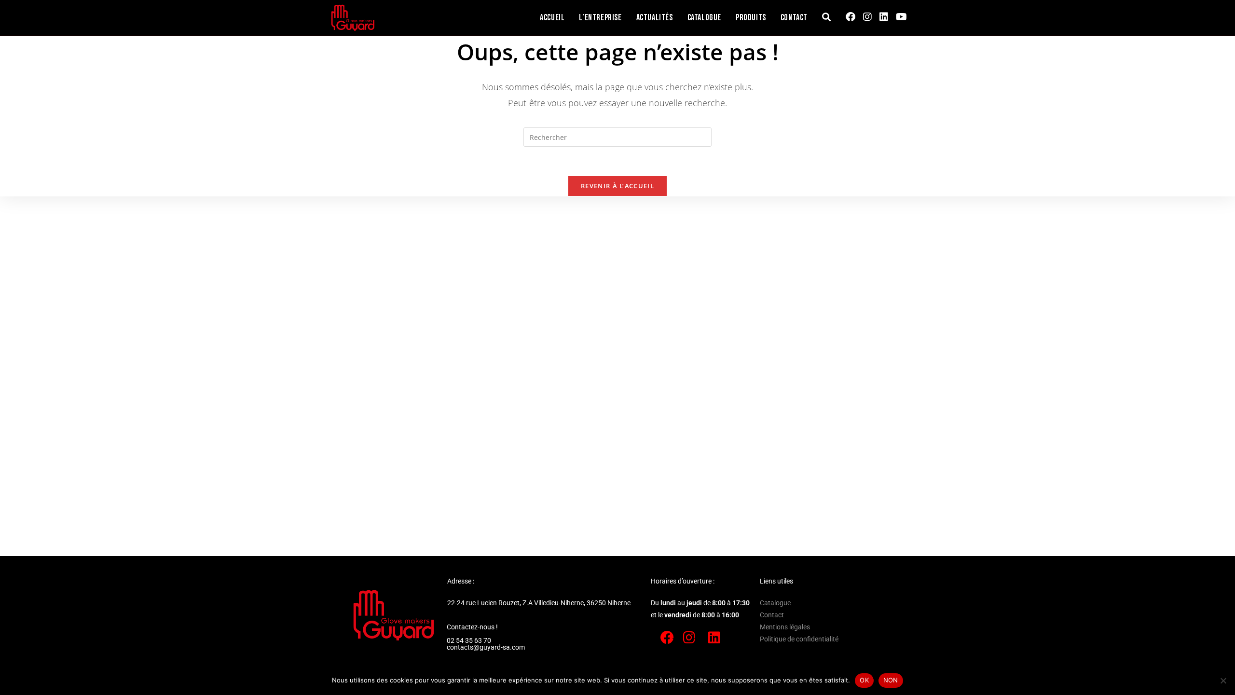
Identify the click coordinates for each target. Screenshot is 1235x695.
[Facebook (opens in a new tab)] (850, 17)
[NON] (1223, 680)
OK (864, 680)
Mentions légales (785, 627)
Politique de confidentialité (799, 639)
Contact (772, 615)
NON (890, 680)
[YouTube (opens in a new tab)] (901, 17)
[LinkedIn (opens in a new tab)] (884, 17)
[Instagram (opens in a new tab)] (867, 17)
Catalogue (775, 603)
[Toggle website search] (826, 18)
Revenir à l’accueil (617, 185)
